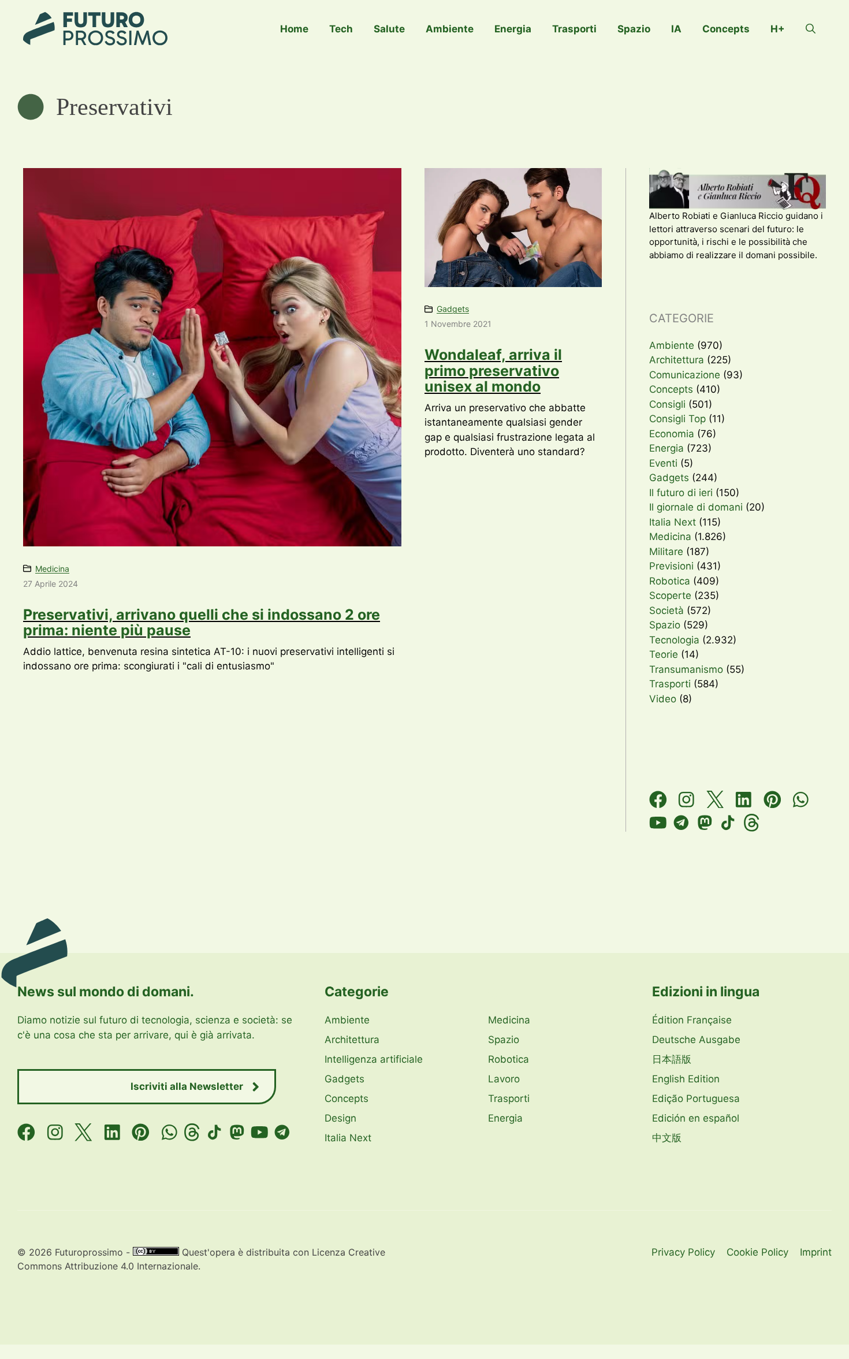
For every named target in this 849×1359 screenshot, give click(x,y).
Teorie (663, 654)
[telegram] (681, 823)
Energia (512, 29)
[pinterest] (772, 800)
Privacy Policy (683, 1252)
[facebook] (658, 800)
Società (666, 610)
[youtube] (658, 823)
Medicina (52, 569)
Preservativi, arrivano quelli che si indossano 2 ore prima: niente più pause (201, 622)
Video (662, 699)
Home (294, 29)
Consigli (667, 404)
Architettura (676, 360)
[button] (810, 29)
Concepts (726, 29)
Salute (389, 29)
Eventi (663, 463)
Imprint (816, 1252)
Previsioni (671, 566)
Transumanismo (686, 669)
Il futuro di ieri (681, 492)
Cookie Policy (757, 1252)
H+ (777, 29)
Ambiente (450, 29)
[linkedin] (744, 800)
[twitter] (715, 800)
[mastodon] (705, 823)
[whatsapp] (801, 800)
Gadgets (453, 309)
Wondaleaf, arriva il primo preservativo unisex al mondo (493, 370)
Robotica (669, 581)
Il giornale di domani (696, 507)
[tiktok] (728, 823)
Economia (671, 434)
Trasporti (574, 29)
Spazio (633, 29)
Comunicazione (684, 375)
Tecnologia (674, 640)
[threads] (752, 823)
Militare (666, 551)
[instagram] (686, 800)
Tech (341, 29)
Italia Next (672, 522)
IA (676, 29)
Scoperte (670, 595)
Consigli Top (677, 419)
